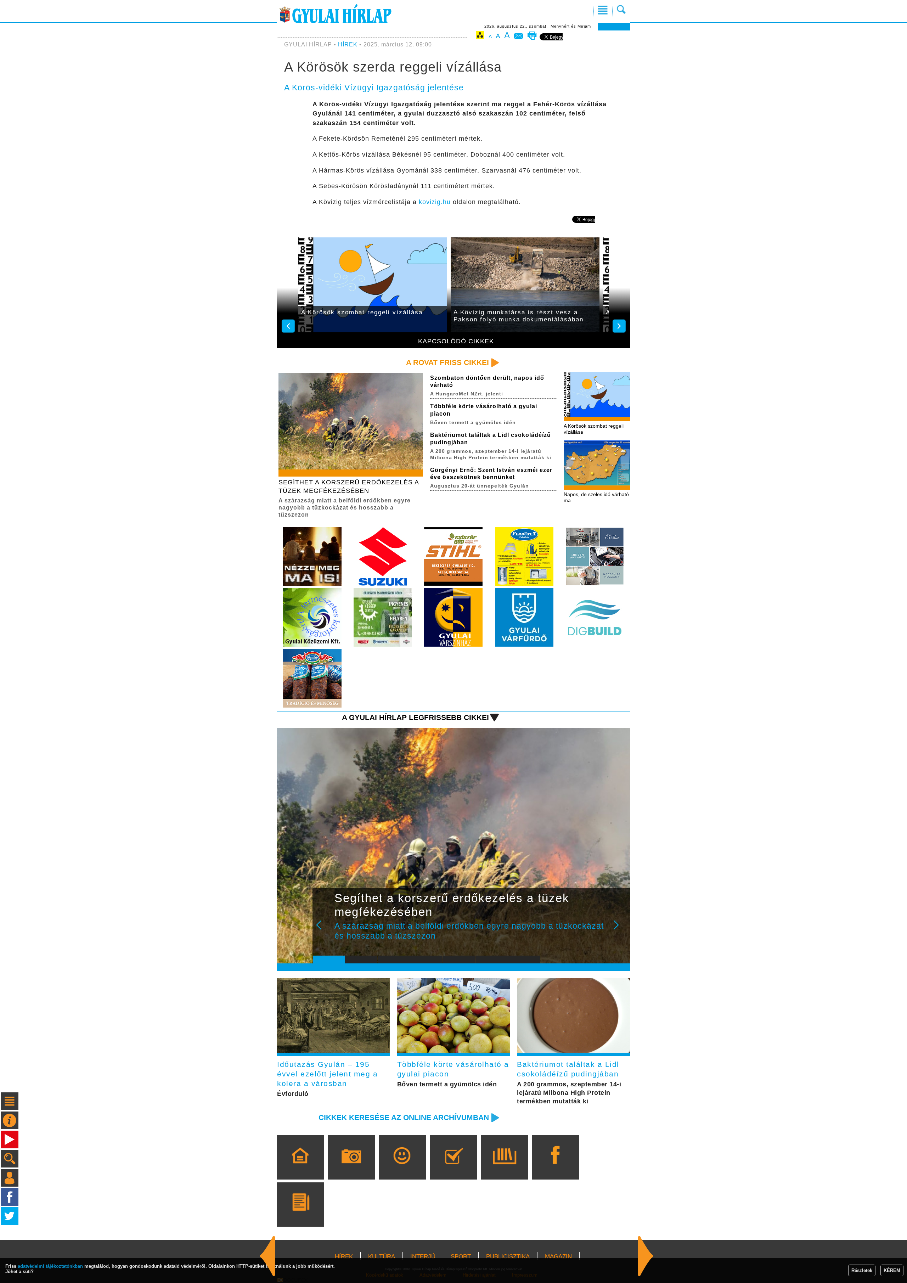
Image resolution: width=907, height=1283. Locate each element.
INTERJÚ (422, 1256)
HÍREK (347, 44)
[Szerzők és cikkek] (300, 1214)
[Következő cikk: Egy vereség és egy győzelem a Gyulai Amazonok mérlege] (267, 1256)
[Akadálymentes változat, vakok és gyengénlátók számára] (480, 36)
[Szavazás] (453, 1167)
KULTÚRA (381, 1256)
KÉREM (892, 1270)
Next (620, 930)
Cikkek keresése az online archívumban (404, 1117)
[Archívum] (504, 1167)
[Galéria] (351, 1167)
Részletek (861, 1270)
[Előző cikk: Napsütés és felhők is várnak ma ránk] (646, 1256)
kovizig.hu (435, 202)
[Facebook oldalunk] (555, 1167)
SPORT (461, 1256)
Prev (323, 930)
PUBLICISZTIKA (508, 1256)
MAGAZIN (558, 1256)
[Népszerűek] (402, 1167)
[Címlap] (300, 1167)
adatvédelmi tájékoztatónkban (50, 1266)
